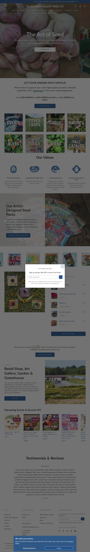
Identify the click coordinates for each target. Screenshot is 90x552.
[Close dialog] (62, 266)
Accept (59, 548)
